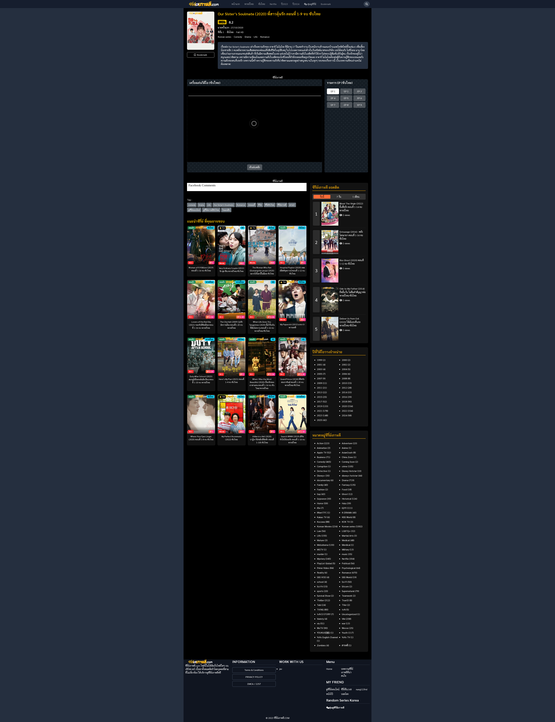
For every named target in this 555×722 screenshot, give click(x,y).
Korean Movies (324, 526)
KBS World (347, 517)
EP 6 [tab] (359, 98)
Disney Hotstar (349, 470)
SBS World (347, 577)
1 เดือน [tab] (356, 196)
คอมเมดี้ (251, 205)
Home (329, 668)
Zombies (321, 645)
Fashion (321, 489)
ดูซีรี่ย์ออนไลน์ (194, 210)
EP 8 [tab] (346, 104)
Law (319, 530)
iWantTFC (322, 512)
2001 (319, 364)
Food (344, 489)
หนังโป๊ (329, 693)
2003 (319, 369)
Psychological (349, 567)
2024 (344, 415)
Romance (265, 36)
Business (321, 457)
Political (346, 563)
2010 (344, 383)
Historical (346, 498)
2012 (344, 387)
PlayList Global (324, 563)
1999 (319, 359)
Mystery (321, 558)
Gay (319, 494)
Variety (320, 618)
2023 (319, 415)
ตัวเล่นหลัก (254, 167)
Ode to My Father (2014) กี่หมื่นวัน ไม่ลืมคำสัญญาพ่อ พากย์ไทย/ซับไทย (353, 292)
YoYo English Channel (327, 637)
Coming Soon (348, 461)
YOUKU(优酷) (323, 632)
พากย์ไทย (249, 3)
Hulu (344, 503)
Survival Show (323, 595)
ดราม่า (292, 205)
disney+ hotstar (350, 475)
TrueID (345, 600)
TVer (344, 604)
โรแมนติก (226, 210)
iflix (318, 507)
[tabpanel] (339, 270)
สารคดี (345, 645)
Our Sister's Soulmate (224, 205)
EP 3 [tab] (359, 91)
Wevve (345, 627)
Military (345, 549)
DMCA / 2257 (254, 683)
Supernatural (348, 591)
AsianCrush (347, 452)
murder (320, 554)
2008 (344, 378)
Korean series (224, 36)
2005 (319, 373)
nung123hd (361, 689)
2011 (319, 387)
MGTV (320, 549)
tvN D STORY (323, 614)
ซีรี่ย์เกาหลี (282, 205)
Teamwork (347, 595)
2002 (344, 364)
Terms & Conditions (254, 669)
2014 (344, 392)
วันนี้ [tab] (322, 196)
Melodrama (322, 544)
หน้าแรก (236, 3)
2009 (319, 383)
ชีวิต (260, 205)
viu (318, 623)
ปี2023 (284, 3)
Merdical (346, 544)
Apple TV (321, 452)
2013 (319, 392)
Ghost (345, 494)
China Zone (347, 457)
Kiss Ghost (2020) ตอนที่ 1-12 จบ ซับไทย (352, 262)
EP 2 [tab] (346, 91)
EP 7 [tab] (333, 104)
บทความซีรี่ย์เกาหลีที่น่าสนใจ (347, 672)
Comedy (238, 36)
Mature (320, 540)
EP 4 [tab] (333, 98)
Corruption (322, 466)
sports (320, 591)
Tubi (319, 604)
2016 (344, 396)
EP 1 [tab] (333, 91)
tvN (344, 609)
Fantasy (346, 484)
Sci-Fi (344, 581)
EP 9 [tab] (359, 104)
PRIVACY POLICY (254, 676)
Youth (345, 632)
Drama (248, 36)
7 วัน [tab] (339, 196)
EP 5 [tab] (346, 98)
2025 (319, 419)
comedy (191, 205)
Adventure (347, 443)
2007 (319, 378)
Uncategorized (349, 614)
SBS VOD (321, 577)
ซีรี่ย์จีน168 (346, 689)
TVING (320, 609)
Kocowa (321, 521)
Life (256, 36)
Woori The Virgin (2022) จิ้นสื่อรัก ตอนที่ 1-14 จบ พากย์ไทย (351, 207)
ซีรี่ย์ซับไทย (269, 205)
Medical (346, 540)
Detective (322, 470)
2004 (344, 369)
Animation (322, 447)
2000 (344, 359)
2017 (319, 401)
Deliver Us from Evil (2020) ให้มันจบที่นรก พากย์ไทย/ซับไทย (350, 322)
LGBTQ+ (346, 530)
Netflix (273, 3)
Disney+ (321, 475)
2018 (344, 401)
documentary (323, 480)
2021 (319, 410)
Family (320, 484)
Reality (320, 572)
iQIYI (344, 507)
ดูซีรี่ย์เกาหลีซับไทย (211, 210)
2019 (319, 406)
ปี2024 (296, 3)
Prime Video (323, 567)
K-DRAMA (347, 512)
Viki (343, 618)
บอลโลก (345, 693)
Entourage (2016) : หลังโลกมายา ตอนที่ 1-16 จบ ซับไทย (351, 235)
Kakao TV (321, 517)
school (320, 581)
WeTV (320, 627)
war (343, 623)
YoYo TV (346, 637)
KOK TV (346, 521)
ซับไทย (261, 3)
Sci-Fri (320, 586)
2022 (344, 410)
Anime (345, 447)
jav (280, 668)
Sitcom (345, 586)
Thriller (320, 600)
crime (344, 466)
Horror (320, 503)
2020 (344, 406)
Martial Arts (348, 535)
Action (320, 443)
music (344, 554)
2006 (344, 373)
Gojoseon (321, 498)
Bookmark (326, 3)
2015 (319, 396)
